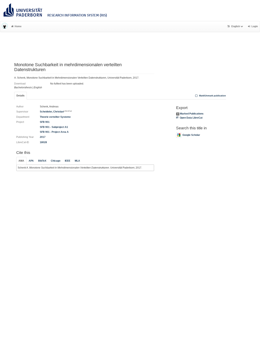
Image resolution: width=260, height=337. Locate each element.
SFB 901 (45, 122)
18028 (43, 142)
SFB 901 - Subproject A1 (54, 127)
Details (20, 95)
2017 (43, 137)
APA (31, 160)
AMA (21, 160)
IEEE (67, 160)
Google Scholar (191, 135)
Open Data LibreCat (191, 117)
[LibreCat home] (4, 26)
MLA (77, 160)
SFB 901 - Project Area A (54, 132)
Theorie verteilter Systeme (55, 117)
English (235, 26)
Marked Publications (192, 113)
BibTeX (42, 160)
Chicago (55, 160)
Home (18, 26)
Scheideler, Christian (56, 111)
